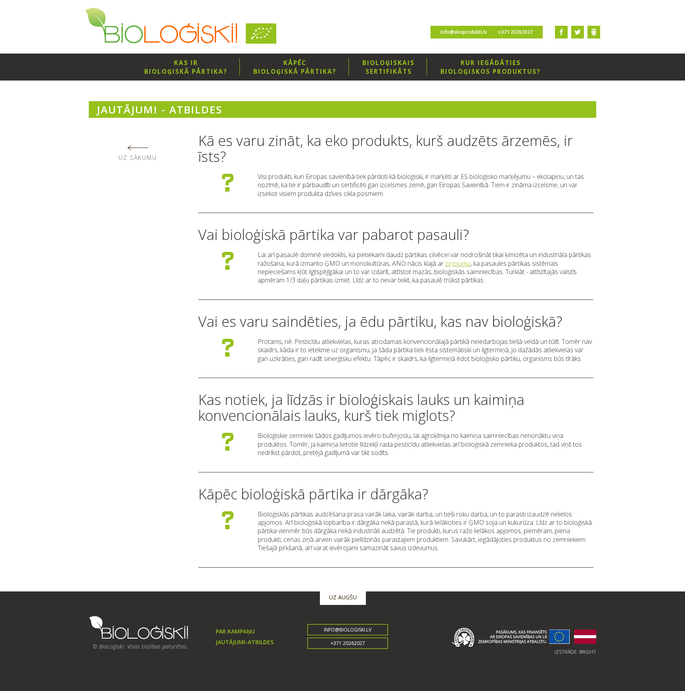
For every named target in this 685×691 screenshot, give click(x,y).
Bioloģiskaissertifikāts (388, 67)
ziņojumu (458, 263)
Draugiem (593, 32)
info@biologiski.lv (347, 629)
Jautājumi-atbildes (245, 642)
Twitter (577, 32)
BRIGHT (587, 652)
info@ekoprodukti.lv (463, 32)
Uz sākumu (138, 157)
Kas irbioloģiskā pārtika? (186, 67)
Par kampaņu (235, 631)
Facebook (561, 32)
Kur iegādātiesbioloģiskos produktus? (490, 67)
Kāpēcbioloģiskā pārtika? (295, 67)
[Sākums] (161, 27)
